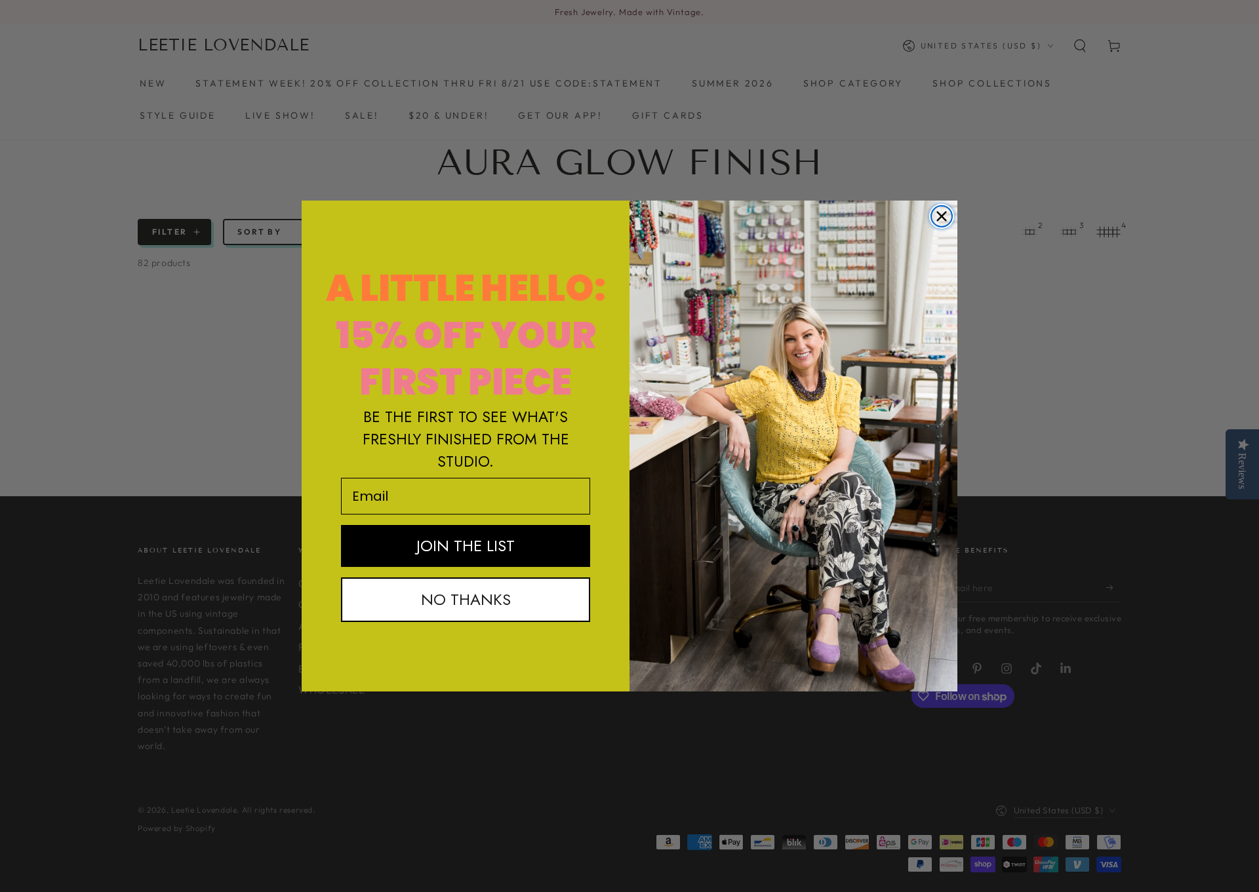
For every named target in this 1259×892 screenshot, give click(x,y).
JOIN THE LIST (465, 545)
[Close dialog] (941, 216)
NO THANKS (466, 599)
